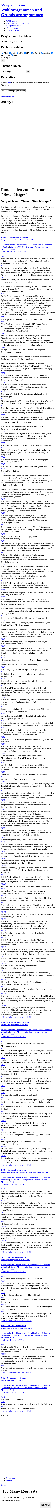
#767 (3, 763)
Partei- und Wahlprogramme (17, 23)
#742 (3, 672)
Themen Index (12, 28)
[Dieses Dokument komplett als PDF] (16, 1017)
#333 (3, 415)
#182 (3, 333)
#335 (3, 424)
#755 (3, 1104)
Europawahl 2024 (13, 26)
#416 (3, 473)
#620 (3, 606)
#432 (3, 553)
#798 (3, 828)
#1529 (3, 1111)
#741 (3, 667)
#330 (3, 392)
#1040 (3, 1304)
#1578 (3, 980)
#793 (3, 777)
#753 (3, 1093)
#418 (3, 499)
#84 (2, 266)
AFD (6, 53)
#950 (3, 1201)
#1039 (3, 1297)
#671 (3, 1041)
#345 (3, 464)
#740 (3, 662)
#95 (2, 284)
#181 (3, 322)
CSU (21, 53)
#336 (3, 431)
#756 (3, 679)
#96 (2, 294)
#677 (3, 627)
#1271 (3, 903)
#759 (3, 707)
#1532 (3, 956)
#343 (3, 448)
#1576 (3, 963)
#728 (3, 639)
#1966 (3, 1146)
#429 (3, 525)
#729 (3, 646)
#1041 (3, 1311)
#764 (3, 737)
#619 (3, 597)
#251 (3, 361)
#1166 (3, 1354)
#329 (3, 382)
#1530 (3, 938)
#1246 (3, 865)
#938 (3, 851)
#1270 (3, 896)
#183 (3, 347)
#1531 (3, 947)
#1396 (3, 912)
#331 (3, 399)
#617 (3, 581)
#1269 (3, 889)
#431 (3, 541)
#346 (3, 469)
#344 (3, 457)
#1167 (3, 1366)
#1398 (3, 931)
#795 (3, 791)
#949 (3, 1189)
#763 (3, 728)
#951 (3, 1212)
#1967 (3, 1155)
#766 (3, 753)
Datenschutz (11, 1480)
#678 (3, 1076)
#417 (3, 487)
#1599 (3, 1005)
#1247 (3, 875)
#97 (2, 317)
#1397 (3, 919)
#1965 (3, 1139)
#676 (3, 620)
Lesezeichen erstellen (9, 96)
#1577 (3, 970)
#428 (3, 513)
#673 (3, 1058)
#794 (3, 781)
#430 (3, 534)
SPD (15, 55)
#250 (3, 354)
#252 (3, 373)
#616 (3, 564)
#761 (3, 721)
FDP (28, 53)
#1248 (3, 884)
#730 (3, 658)
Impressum (10, 1478)
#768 (3, 772)
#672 (3, 1048)
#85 (2, 277)
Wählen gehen (12, 21)
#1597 (3, 987)
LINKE (46, 53)
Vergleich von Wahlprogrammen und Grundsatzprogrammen (22, 10)
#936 (3, 837)
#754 (3, 1097)
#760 (3, 714)
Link (9, 83)
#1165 (3, 1345)
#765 (3, 744)
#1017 (3, 1222)
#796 (3, 800)
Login (3, 1485)
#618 (3, 590)
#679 (3, 1086)
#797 (3, 809)
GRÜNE (36, 53)
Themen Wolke (12, 30)
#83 (2, 256)
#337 (3, 443)
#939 (3, 858)
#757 (3, 686)
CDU (13, 53)
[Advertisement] (11, 145)
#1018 (3, 1226)
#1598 (3, 994)
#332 (3, 406)
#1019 (3, 1240)
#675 (3, 616)
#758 (3, 697)
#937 (3, 842)
